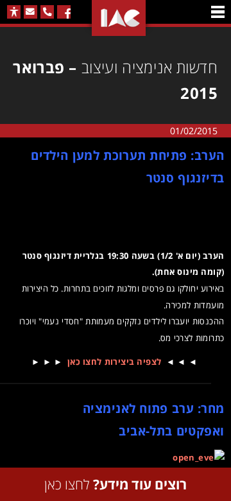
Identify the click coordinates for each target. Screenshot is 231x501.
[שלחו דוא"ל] (30, 12)
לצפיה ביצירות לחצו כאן (114, 361)
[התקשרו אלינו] (47, 12)
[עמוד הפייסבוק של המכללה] (64, 12)
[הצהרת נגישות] (14, 12)
